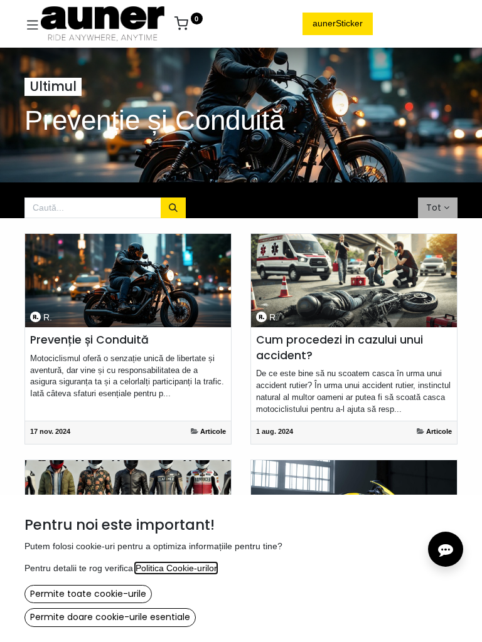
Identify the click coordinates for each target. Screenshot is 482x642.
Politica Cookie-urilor (176, 568)
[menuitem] (225, 24)
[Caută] (173, 208)
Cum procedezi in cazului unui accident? (339, 347)
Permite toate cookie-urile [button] (88, 593)
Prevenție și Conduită (89, 339)
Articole (213, 431)
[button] (438, 208)
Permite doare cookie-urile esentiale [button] (110, 617)
